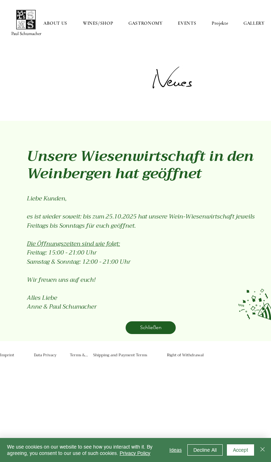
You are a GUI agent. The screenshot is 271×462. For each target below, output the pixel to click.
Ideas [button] (175, 450)
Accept (240, 450)
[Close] (262, 450)
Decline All (205, 450)
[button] (151, 327)
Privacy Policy (135, 453)
